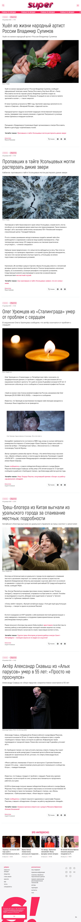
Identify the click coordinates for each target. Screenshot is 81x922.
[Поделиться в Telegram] (61, 139)
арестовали (48, 625)
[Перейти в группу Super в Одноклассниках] (66, 872)
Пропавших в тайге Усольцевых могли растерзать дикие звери (41, 133)
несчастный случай (23, 275)
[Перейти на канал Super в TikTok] (66, 876)
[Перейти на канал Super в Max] (66, 868)
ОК (14, 916)
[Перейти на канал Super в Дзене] (70, 872)
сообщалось (14, 466)
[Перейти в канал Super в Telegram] (74, 868)
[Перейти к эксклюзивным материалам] (40, 12)
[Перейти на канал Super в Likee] (70, 876)
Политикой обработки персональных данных (13, 910)
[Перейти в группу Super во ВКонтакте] (70, 868)
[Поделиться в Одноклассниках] (64, 139)
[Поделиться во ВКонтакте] (57, 139)
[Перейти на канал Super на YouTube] (74, 872)
